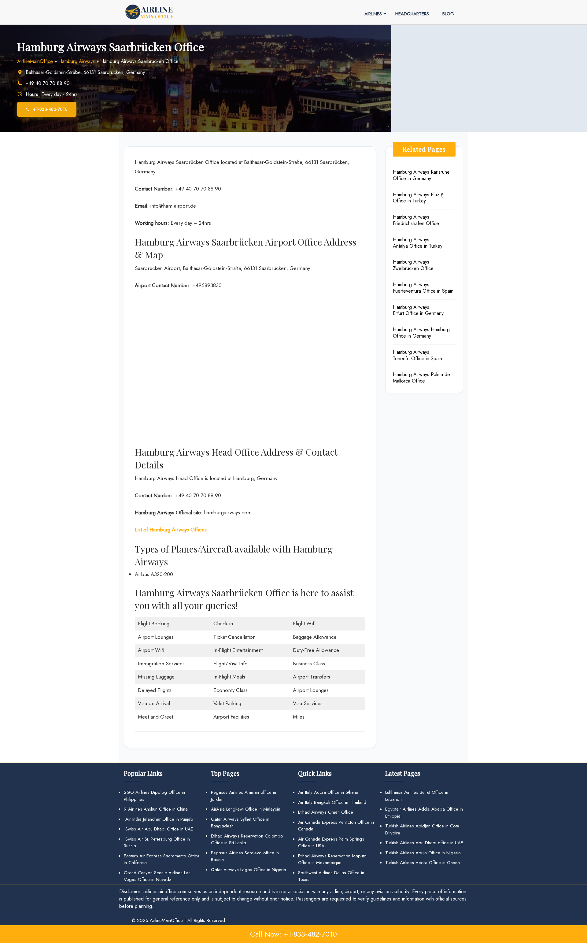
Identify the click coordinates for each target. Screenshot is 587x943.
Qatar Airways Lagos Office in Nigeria (248, 869)
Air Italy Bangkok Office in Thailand (332, 802)
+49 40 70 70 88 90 (48, 83)
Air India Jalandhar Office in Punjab (158, 819)
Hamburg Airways (76, 61)
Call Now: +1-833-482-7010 (293, 934)
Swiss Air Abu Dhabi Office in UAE (158, 829)
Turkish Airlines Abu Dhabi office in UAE (424, 842)
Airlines (373, 13)
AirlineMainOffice (35, 61)
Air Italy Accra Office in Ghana (328, 792)
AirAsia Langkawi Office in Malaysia (245, 809)
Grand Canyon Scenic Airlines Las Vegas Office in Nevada (157, 876)
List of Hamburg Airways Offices (171, 529)
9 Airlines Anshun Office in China (156, 809)
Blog (448, 13)
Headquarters (412, 13)
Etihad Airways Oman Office (325, 812)
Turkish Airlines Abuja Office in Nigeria (423, 852)
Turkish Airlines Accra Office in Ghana (422, 862)
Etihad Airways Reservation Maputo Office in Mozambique (332, 859)
